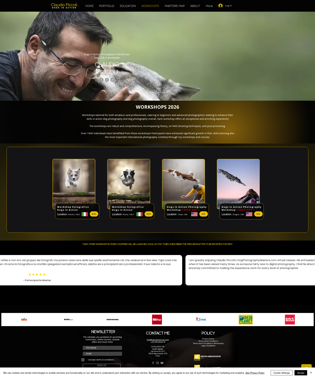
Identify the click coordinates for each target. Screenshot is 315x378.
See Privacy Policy (254, 372)
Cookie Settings (281, 372)
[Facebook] (101, 80)
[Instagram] (107, 80)
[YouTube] (113, 80)
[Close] (311, 372)
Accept (300, 372)
